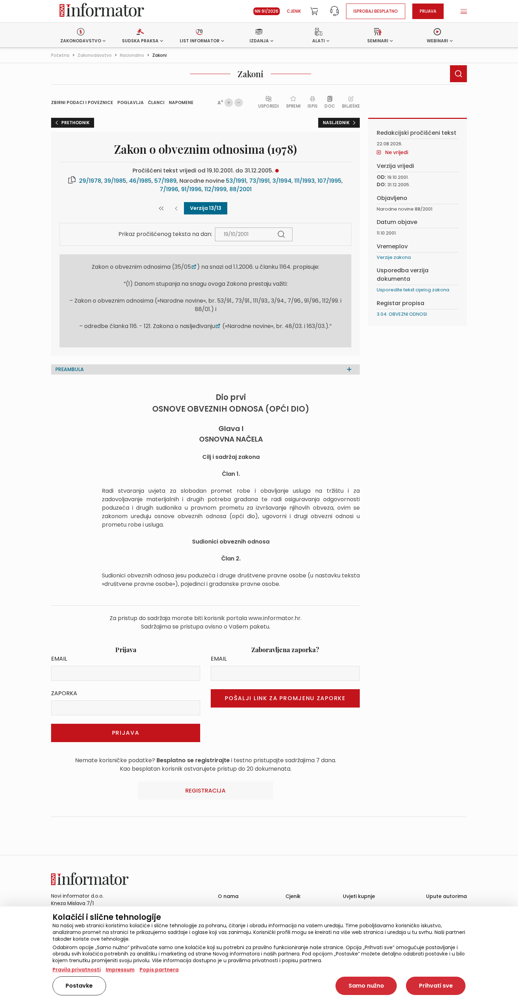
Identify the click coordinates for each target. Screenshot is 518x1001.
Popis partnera (159, 969)
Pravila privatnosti (77, 969)
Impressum (120, 969)
